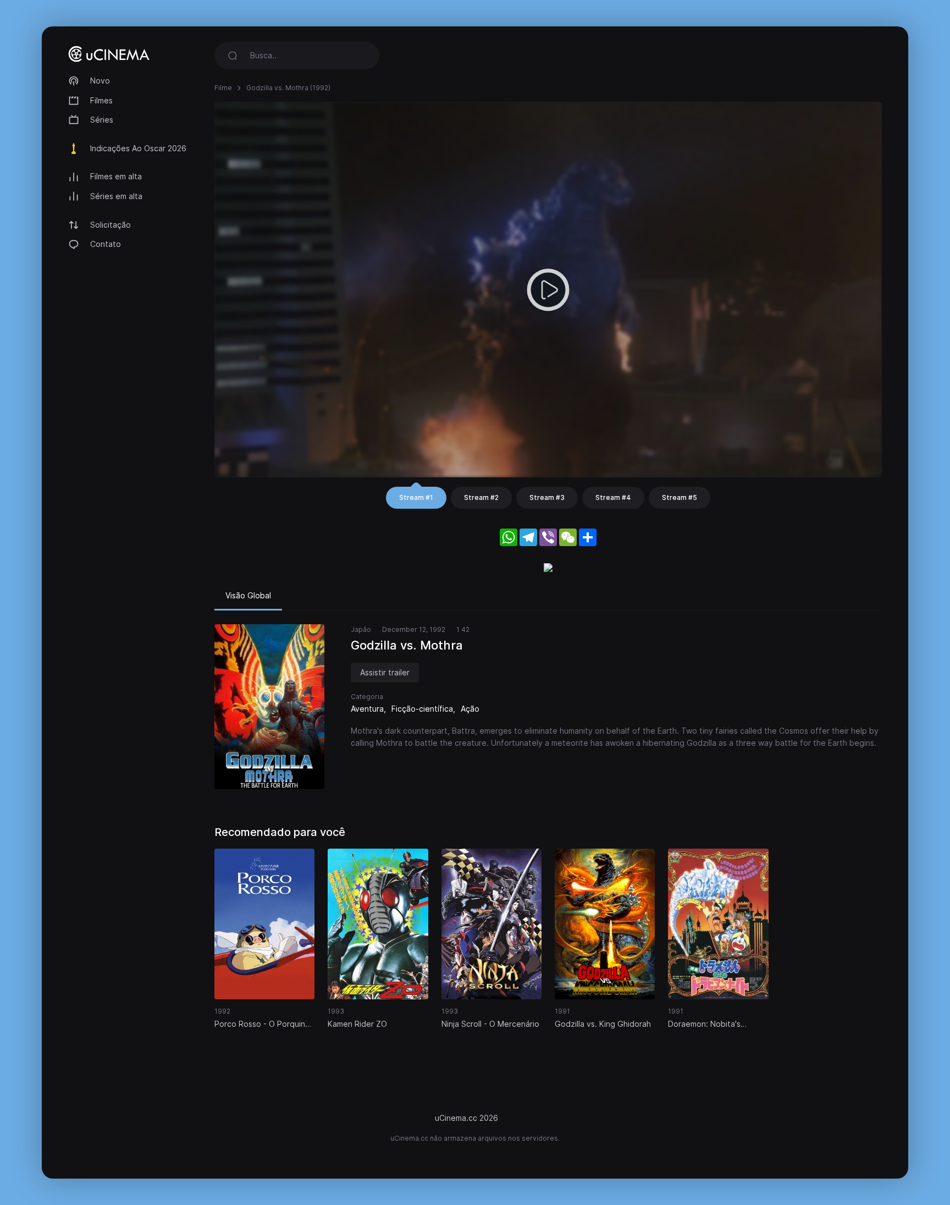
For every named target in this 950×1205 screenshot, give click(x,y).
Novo (100, 80)
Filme (223, 88)
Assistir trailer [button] (385, 672)
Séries (101, 119)
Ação (470, 708)
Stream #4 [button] (613, 497)
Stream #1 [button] (416, 497)
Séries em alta (116, 196)
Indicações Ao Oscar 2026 (138, 148)
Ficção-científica (422, 708)
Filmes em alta (116, 176)
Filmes (101, 100)
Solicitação (110, 224)
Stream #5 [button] (679, 497)
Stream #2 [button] (481, 497)
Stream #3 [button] (547, 497)
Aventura (367, 708)
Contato (105, 244)
